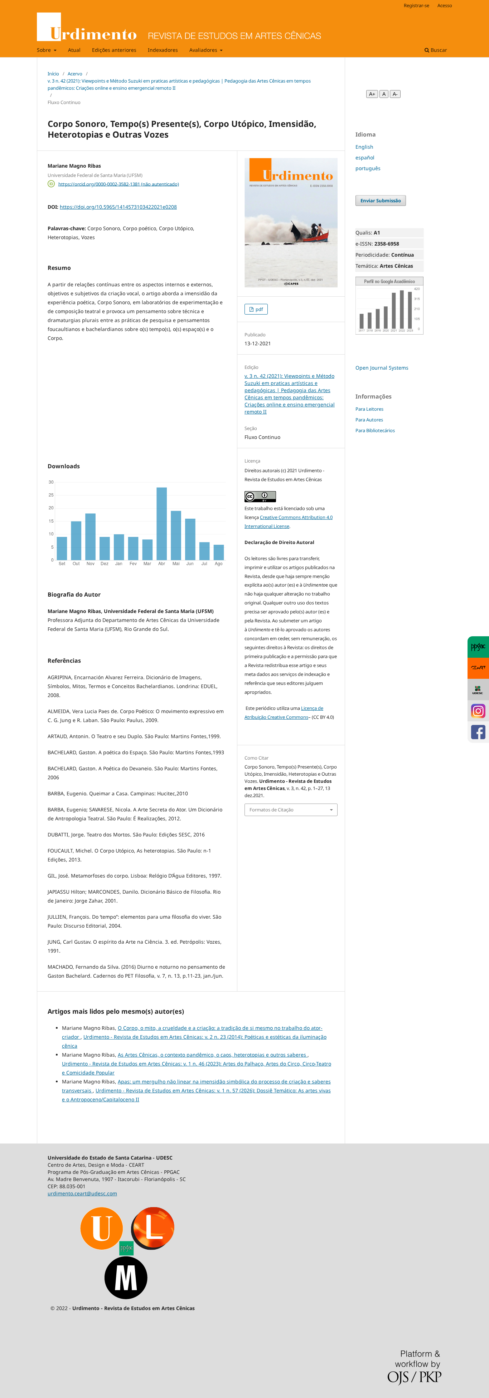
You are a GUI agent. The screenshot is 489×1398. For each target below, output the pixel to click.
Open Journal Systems (381, 367)
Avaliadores (204, 49)
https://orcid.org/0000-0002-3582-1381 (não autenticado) (118, 184)
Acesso (444, 5)
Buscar (438, 49)
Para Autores (369, 419)
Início (53, 73)
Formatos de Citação (272, 809)
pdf (259, 309)
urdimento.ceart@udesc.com (82, 1193)
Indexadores (163, 49)
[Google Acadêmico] (389, 333)
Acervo (75, 73)
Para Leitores (369, 409)
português (368, 168)
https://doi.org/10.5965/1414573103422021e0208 (118, 206)
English (364, 146)
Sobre (44, 49)
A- (395, 94)
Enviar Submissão (380, 200)
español (364, 157)
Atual (74, 49)
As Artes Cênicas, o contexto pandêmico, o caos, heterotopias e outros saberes (213, 1054)
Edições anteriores (114, 49)
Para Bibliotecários (375, 430)
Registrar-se (416, 5)
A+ (372, 94)
